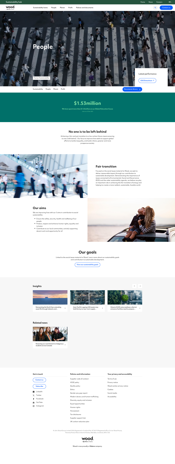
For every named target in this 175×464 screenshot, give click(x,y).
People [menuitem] (53, 7)
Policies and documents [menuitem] (84, 7)
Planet (55, 89)
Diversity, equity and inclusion (81, 400)
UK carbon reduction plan (79, 422)
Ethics (72, 389)
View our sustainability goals (87, 264)
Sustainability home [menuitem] (40, 7)
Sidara (92, 446)
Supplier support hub (78, 418)
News (151, 2)
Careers (159, 2)
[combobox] (170, 2)
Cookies (110, 389)
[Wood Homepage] (10, 7)
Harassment (74, 411)
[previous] (134, 286)
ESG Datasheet (146, 80)
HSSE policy (74, 382)
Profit (63, 89)
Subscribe (39, 386)
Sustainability (44, 78)
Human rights (75, 407)
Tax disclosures (75, 414)
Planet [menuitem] (62, 7)
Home (143, 2)
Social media (112, 393)
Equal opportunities (77, 404)
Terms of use (112, 379)
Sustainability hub (14, 2)
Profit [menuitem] (70, 7)
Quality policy (75, 386)
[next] (140, 286)
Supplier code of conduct (79, 379)
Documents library (131, 89)
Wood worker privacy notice (118, 386)
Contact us (39, 380)
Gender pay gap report (78, 393)
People (48, 89)
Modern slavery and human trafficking (84, 397)
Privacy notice (113, 382)
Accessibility (112, 397)
